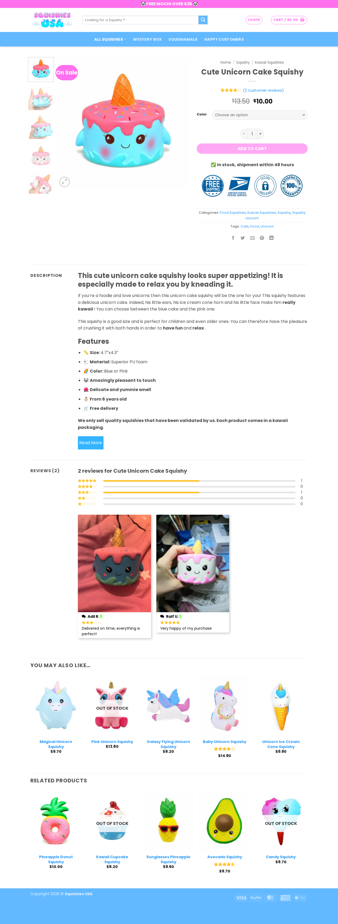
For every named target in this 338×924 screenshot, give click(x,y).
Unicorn (267, 226)
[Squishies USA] (52, 20)
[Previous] (67, 123)
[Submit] (203, 20)
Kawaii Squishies (269, 62)
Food (254, 226)
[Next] (179, 123)
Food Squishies (233, 212)
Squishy (243, 62)
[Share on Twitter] (242, 238)
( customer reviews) (263, 90)
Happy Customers (224, 39)
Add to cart (252, 148)
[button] (254, 20)
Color (202, 114)
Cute (245, 226)
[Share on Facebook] (233, 238)
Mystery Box (147, 39)
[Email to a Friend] (252, 238)
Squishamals (182, 39)
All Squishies (108, 39)
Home (225, 62)
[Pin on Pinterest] (261, 238)
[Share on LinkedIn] (271, 238)
